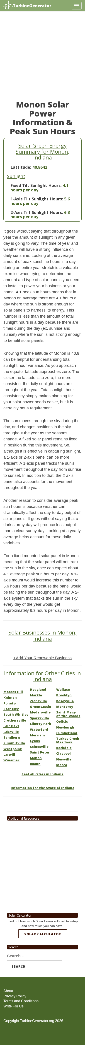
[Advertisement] (42, 58)
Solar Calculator (42, 934)
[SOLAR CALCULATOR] (42, 950)
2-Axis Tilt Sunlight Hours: (36, 212)
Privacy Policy (14, 996)
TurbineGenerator (32, 5)
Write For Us (13, 1006)
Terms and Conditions (21, 1001)
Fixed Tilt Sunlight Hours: (36, 185)
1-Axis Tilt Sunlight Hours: (36, 199)
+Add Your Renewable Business (42, 658)
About (8, 991)
